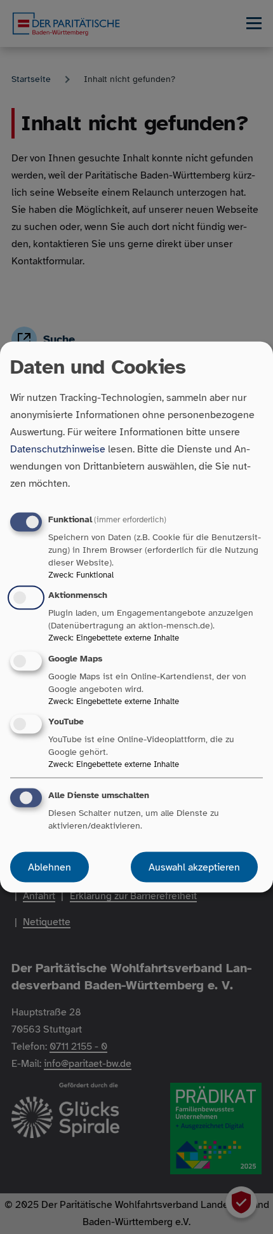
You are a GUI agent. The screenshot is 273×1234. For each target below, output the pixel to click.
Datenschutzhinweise (57, 449)
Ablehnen (49, 866)
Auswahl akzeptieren (194, 866)
